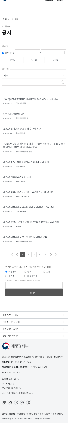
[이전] (17, 254)
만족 (29, 272)
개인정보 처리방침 (8, 414)
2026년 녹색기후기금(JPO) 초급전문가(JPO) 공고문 (28, 192)
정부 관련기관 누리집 (10, 315)
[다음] (51, 254)
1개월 (34, 60)
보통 (48, 272)
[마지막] (56, 254)
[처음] (12, 254)
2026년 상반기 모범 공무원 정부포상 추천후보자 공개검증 (31, 222)
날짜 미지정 (9, 52)
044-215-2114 (18, 362)
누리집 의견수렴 (57, 414)
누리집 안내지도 (44, 414)
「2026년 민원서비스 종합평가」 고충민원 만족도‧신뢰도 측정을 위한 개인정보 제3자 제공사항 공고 (34, 145)
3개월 (55, 60)
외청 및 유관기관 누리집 (11, 322)
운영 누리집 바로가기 (10, 329)
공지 (16, 19)
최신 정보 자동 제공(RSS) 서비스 (16, 393)
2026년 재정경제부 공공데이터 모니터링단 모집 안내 (28, 207)
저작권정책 (21, 414)
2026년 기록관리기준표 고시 (17, 177)
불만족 (11, 276)
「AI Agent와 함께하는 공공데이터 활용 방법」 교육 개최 (30, 99)
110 (30, 367)
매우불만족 (32, 276)
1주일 (12, 60)
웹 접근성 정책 (31, 414)
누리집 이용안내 (9, 379)
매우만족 (12, 272)
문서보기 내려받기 (10, 388)
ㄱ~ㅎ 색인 (7, 384)
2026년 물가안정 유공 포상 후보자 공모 (22, 129)
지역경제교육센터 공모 (14, 114)
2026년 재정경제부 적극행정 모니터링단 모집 (25, 237)
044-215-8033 (14, 372)
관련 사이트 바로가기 (10, 336)
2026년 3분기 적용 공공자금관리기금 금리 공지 (26, 162)
